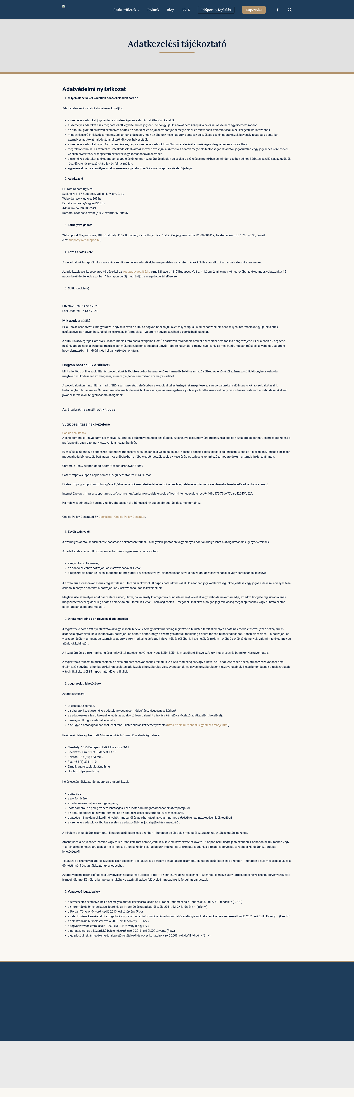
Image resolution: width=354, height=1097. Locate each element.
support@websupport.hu (84, 240)
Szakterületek (149, 1002)
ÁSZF (144, 1020)
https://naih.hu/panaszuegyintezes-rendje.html (197, 725)
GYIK (144, 1007)
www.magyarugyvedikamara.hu (206, 1094)
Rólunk (145, 998)
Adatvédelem (149, 1016)
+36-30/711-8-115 (257, 1006)
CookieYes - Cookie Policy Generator (122, 517)
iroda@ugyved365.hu (136, 271)
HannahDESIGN (144, 1065)
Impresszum (148, 1024)
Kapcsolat (147, 1011)
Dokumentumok (150, 1029)
